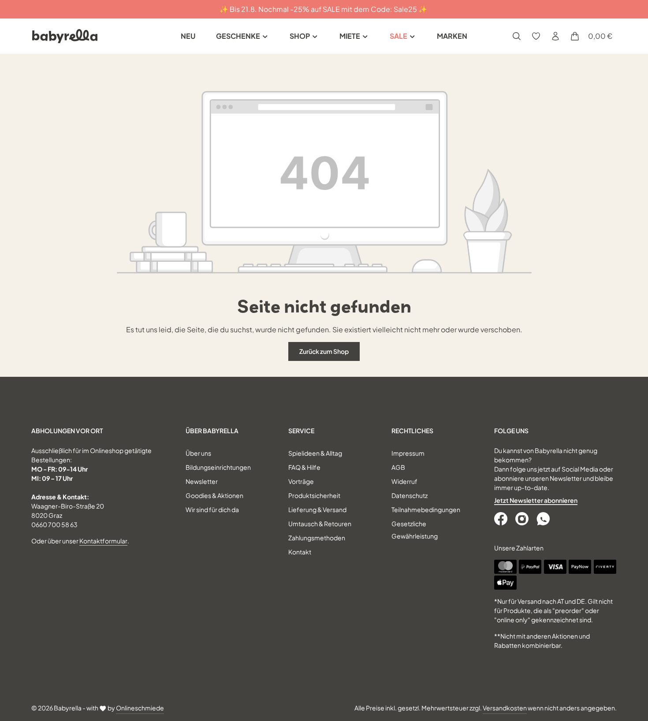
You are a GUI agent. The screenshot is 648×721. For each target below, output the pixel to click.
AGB (398, 467)
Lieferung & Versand (317, 509)
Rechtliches (412, 431)
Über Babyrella (212, 431)
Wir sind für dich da (212, 509)
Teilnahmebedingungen (425, 509)
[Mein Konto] (555, 36)
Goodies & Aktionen (214, 495)
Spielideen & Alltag (315, 453)
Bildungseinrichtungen (218, 467)
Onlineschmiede (140, 708)
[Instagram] (522, 518)
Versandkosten (505, 708)
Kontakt (299, 552)
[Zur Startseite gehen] (64, 36)
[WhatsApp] (543, 518)
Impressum (408, 453)
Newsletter (202, 481)
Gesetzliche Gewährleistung (414, 530)
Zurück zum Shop (324, 351)
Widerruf (404, 481)
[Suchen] (516, 36)
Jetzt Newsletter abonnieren (535, 500)
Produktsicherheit (314, 495)
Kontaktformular (103, 541)
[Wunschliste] (536, 36)
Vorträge (301, 481)
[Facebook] (501, 518)
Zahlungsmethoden (316, 538)
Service (301, 431)
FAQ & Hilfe (304, 467)
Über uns (198, 453)
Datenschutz (409, 495)
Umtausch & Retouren (319, 524)
